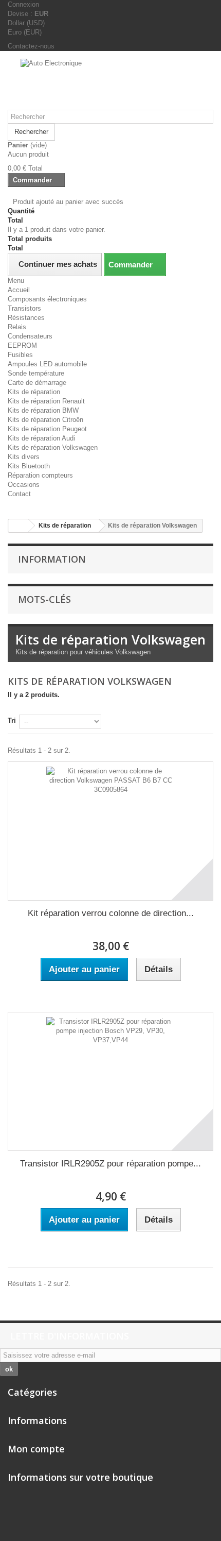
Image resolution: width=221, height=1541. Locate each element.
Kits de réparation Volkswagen (53, 447)
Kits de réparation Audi (41, 438)
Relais (17, 327)
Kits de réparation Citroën (45, 420)
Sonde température (36, 373)
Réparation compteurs (40, 475)
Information (52, 559)
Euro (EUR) (25, 32)
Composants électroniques (47, 299)
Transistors (24, 308)
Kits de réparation (34, 392)
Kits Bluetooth (29, 466)
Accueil (19, 290)
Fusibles (20, 355)
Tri (12, 720)
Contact (19, 494)
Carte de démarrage (37, 382)
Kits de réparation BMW (43, 410)
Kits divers (24, 457)
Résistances (26, 317)
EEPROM (22, 345)
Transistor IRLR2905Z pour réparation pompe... (110, 1164)
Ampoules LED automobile (47, 364)
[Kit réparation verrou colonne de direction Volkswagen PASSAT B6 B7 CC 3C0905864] (110, 831)
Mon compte (36, 1449)
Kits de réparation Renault (46, 401)
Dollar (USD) (26, 23)
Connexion (23, 4)
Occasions (24, 484)
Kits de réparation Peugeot (47, 429)
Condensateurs (30, 336)
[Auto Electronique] (110, 84)
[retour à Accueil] (18, 525)
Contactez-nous (31, 46)
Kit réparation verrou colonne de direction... (111, 913)
